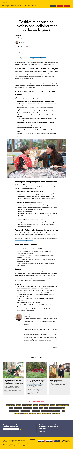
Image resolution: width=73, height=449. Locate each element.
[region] (36, 4)
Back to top (55, 347)
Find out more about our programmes (11, 429)
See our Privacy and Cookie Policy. (15, 6)
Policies (28, 438)
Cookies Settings (53, 5)
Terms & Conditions (12, 438)
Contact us (42, 431)
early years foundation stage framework (38, 57)
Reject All (60, 5)
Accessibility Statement (19, 438)
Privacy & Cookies (5, 438)
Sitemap (25, 438)
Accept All (67, 5)
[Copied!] (25, 38)
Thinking (25, 16)
